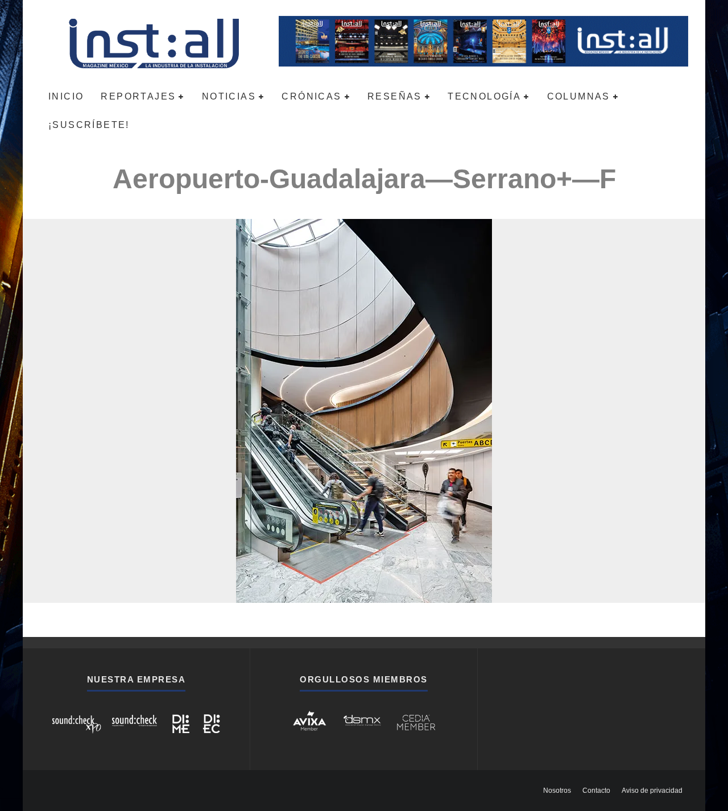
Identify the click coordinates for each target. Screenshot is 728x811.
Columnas (578, 96)
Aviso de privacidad (652, 790)
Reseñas (394, 96)
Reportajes (138, 96)
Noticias (229, 96)
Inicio (66, 96)
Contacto (596, 790)
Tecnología (484, 96)
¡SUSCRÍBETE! (89, 125)
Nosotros (557, 790)
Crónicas (311, 96)
